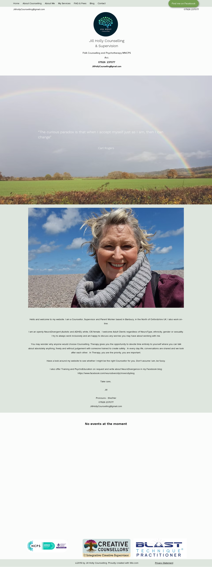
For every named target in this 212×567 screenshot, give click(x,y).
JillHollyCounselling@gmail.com (106, 66)
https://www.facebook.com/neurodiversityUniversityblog (106, 373)
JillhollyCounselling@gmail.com (29, 9)
